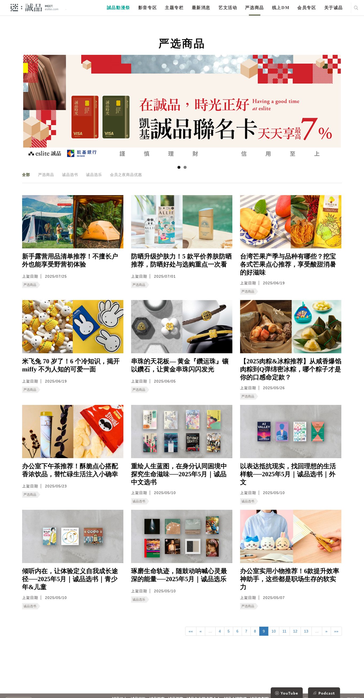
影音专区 (147, 7)
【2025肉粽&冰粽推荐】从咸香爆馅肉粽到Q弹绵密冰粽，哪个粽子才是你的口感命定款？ (290, 369)
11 (284, 631)
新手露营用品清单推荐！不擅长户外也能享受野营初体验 (70, 260)
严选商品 (254, 7)
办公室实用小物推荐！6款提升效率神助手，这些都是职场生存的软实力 (289, 579)
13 (306, 631)
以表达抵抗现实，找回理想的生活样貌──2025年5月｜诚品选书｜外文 (288, 474)
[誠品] (34, 7)
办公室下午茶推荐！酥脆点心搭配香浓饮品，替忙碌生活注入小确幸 (70, 470)
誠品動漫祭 (118, 7)
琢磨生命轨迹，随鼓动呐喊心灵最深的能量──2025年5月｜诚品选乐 (179, 575)
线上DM (280, 7)
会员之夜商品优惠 (126, 175)
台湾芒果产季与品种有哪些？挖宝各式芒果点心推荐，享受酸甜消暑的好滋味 (288, 264)
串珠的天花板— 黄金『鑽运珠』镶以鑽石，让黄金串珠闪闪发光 (180, 365)
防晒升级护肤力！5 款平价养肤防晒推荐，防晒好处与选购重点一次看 (181, 260)
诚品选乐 (94, 175)
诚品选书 (70, 175)
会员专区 (306, 7)
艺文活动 (228, 7)
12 (295, 631)
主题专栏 (174, 7)
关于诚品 (333, 7)
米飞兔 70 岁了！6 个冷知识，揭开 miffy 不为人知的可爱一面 (71, 365)
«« (191, 631)
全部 (26, 175)
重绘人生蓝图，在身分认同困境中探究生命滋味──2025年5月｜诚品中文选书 (179, 474)
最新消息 (201, 7)
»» (336, 631)
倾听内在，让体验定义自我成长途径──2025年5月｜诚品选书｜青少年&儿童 (70, 579)
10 (274, 631)
